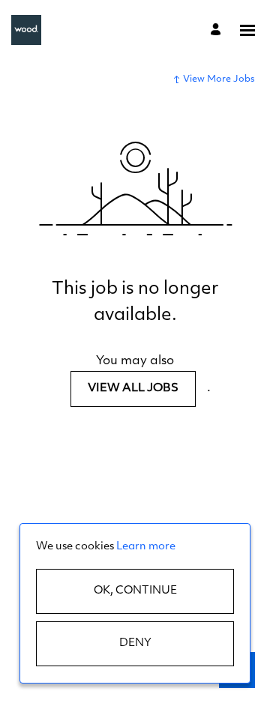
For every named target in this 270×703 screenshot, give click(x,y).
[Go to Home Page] (26, 30)
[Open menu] (247, 30)
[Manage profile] (218, 30)
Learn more (146, 546)
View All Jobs (133, 388)
